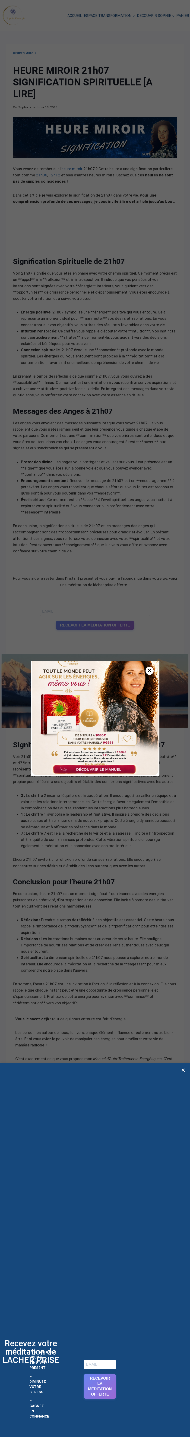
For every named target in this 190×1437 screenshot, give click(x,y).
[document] (95, 718)
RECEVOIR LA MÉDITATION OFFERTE (100, 1386)
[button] (183, 1070)
